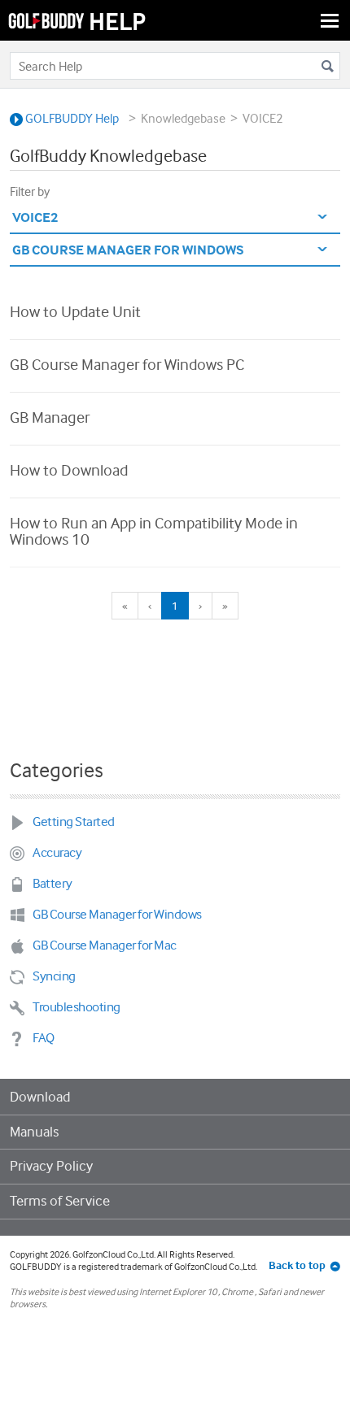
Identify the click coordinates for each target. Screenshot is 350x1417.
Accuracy (57, 852)
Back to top (297, 1264)
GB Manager (50, 417)
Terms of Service (60, 1201)
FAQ (44, 1037)
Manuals (34, 1132)
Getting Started (74, 821)
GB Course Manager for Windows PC (127, 364)
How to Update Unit (75, 311)
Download (40, 1097)
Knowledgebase (183, 118)
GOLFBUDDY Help (71, 118)
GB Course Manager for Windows (117, 914)
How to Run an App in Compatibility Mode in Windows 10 (154, 531)
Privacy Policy (51, 1166)
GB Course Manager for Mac (105, 945)
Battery (52, 883)
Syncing (54, 976)
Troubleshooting (76, 1007)
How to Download (69, 470)
